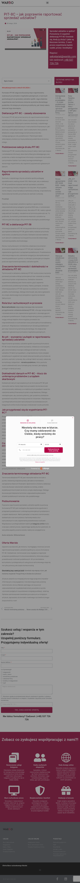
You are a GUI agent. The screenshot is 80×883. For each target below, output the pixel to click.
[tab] (28, 422)
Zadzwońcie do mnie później (53, 450)
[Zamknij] (73, 418)
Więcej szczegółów (40, 462)
